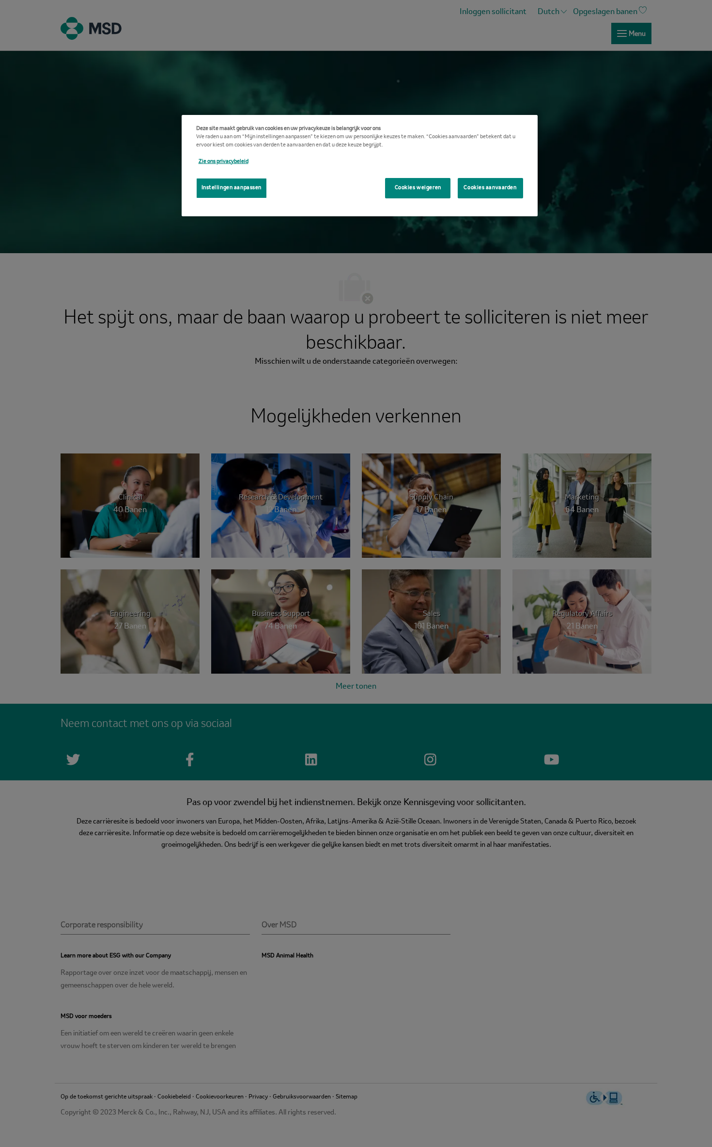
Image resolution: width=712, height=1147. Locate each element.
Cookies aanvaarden (490, 188)
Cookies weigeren (418, 188)
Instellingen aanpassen (231, 188)
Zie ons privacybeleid (223, 161)
